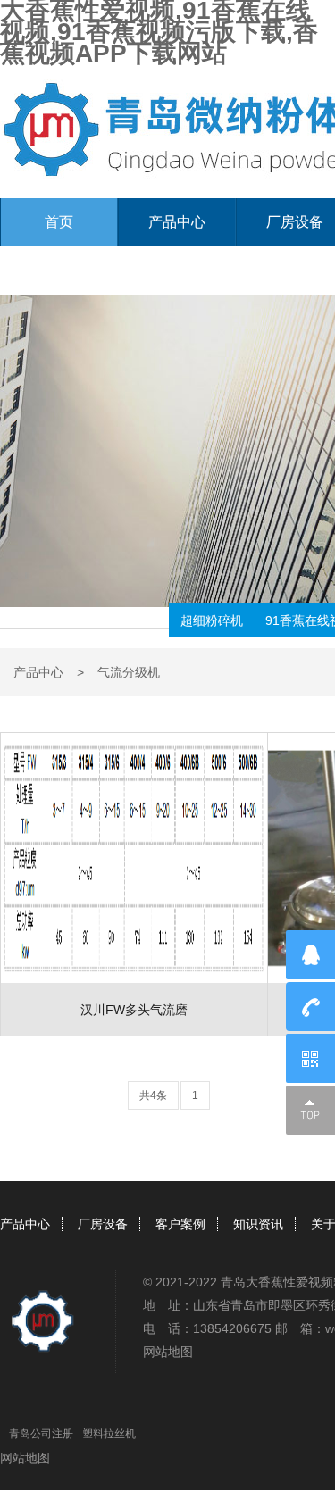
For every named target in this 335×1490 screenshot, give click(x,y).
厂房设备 (103, 1224)
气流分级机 (128, 672)
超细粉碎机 (211, 620)
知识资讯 (258, 1224)
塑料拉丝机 (109, 1434)
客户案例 (180, 1224)
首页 (59, 221)
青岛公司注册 (41, 1434)
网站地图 (168, 1351)
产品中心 (176, 221)
